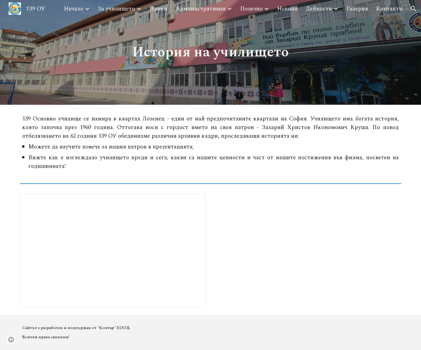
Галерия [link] (357, 8)
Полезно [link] (251, 8)
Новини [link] (287, 8)
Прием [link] (158, 8)
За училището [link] (116, 8)
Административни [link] (201, 8)
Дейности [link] (319, 8)
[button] (413, 8)
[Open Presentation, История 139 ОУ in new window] (194, 201)
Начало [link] (73, 8)
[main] (210, 52)
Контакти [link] (389, 8)
